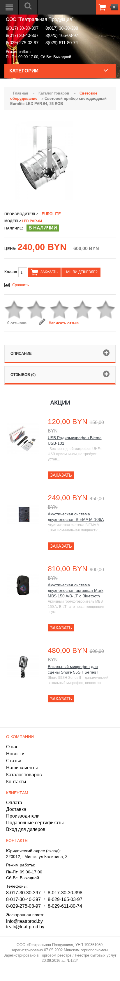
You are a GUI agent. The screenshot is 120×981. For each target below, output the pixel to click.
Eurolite (51, 214)
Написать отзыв (64, 323)
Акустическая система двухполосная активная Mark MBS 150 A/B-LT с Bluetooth (75, 590)
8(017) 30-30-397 (22, 28)
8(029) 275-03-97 (22, 42)
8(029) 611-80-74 (61, 42)
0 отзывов (17, 323)
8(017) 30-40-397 (22, 35)
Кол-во (11, 272)
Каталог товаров (53, 93)
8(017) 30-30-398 (61, 28)
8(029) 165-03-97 (61, 35)
